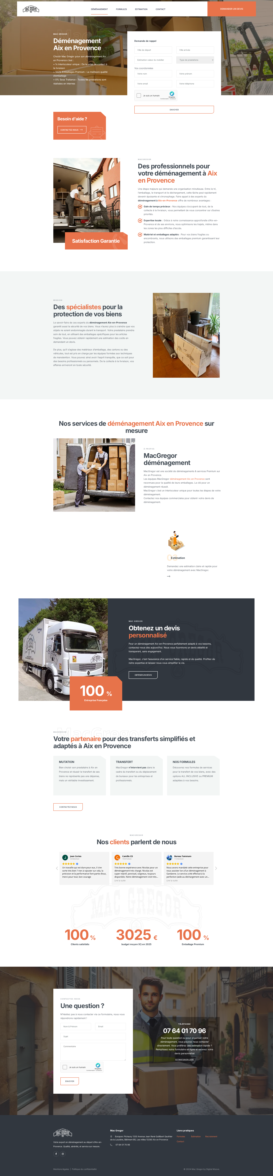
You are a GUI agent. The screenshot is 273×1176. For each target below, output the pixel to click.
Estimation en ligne (184, 1059)
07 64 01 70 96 (123, 1144)
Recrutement (211, 1136)
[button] (57, 869)
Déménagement (99, 9)
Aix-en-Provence (167, 200)
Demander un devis (231, 9)
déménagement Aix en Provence (187, 478)
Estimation (141, 9)
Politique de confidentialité (84, 1169)
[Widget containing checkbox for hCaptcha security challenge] (155, 95)
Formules (121, 9)
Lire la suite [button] (71, 880)
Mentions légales (61, 1169)
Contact (160, 9)
